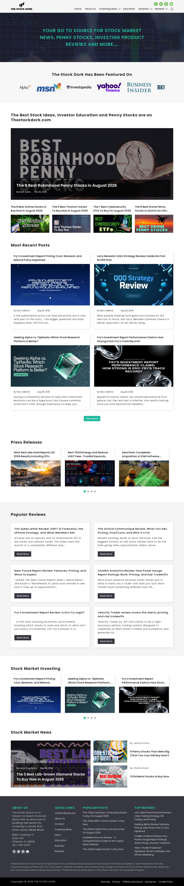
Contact (59, 824)
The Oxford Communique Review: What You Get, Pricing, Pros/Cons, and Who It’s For (133, 530)
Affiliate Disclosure (132, 881)
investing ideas (108, 8)
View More (92, 418)
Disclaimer (150, 881)
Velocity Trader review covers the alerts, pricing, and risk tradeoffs (133, 614)
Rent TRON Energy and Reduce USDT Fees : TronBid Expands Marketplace (88, 454)
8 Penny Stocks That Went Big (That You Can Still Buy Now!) (149, 753)
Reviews (59, 851)
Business (59, 845)
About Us (90, 8)
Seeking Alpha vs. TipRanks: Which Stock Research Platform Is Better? (47, 339)
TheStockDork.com (65, 813)
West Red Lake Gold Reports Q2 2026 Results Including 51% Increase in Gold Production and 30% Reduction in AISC (35, 454)
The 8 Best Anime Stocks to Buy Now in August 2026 (28, 208)
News (58, 835)
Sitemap (105, 881)
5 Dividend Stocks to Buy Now (149, 776)
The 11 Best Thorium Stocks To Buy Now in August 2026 (70, 208)
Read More (23, 554)
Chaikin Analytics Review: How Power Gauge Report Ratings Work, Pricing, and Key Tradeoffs (133, 572)
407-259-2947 (21, 845)
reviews (159, 8)
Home (77, 8)
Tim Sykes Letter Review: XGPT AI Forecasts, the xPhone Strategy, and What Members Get (48, 530)
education (129, 8)
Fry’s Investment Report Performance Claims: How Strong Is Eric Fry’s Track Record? (130, 339)
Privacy (116, 881)
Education (60, 840)
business (144, 8)
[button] (84, 491)
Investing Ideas (63, 829)
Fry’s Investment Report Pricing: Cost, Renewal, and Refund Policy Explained (48, 258)
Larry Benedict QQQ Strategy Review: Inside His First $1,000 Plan (131, 258)
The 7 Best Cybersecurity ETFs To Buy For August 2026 (112, 208)
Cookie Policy (165, 881)
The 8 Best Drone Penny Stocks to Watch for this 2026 (151, 209)
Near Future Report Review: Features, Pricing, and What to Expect (50, 572)
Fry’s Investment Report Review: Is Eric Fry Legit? (49, 612)
